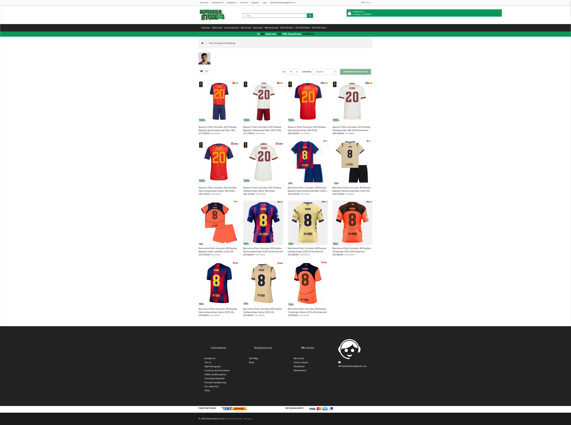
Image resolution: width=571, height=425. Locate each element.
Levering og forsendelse (217, 370)
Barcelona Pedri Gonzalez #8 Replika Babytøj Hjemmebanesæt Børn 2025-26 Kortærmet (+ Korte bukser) (307, 191)
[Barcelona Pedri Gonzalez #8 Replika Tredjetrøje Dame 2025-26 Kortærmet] (308, 283)
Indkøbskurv (232, 2)
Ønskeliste (299, 366)
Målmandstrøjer (272, 27)
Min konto (204, 2)
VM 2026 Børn (287, 27)
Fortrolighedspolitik (214, 378)
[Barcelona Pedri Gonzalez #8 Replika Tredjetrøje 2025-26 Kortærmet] (352, 222)
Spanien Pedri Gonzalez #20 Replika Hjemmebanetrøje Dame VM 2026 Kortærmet (217, 191)
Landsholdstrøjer (231, 27)
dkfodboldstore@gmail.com (283, 2)
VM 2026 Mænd (302, 27)
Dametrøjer (258, 27)
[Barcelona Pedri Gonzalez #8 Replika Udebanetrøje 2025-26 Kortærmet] (308, 222)
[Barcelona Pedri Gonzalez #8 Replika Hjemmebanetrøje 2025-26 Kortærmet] (263, 222)
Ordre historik (301, 362)
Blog (251, 362)
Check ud (244, 2)
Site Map (253, 358)
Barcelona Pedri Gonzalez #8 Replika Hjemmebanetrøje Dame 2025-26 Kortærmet (218, 312)
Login (264, 2)
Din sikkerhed (211, 386)
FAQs (207, 390)
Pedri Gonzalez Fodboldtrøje (222, 43)
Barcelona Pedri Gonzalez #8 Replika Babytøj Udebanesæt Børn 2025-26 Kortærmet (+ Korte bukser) (351, 191)
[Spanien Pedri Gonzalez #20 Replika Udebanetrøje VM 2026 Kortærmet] (352, 101)
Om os (207, 362)
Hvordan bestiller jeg (215, 382)
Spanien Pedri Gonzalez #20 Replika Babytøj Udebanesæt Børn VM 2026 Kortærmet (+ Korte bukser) (262, 130)
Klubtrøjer (205, 27)
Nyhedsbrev (300, 370)
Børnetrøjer (246, 27)
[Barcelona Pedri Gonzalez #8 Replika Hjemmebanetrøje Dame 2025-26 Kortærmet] (219, 283)
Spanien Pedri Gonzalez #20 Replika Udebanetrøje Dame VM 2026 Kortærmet (262, 191)
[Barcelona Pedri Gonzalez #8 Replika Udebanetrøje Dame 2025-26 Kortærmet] (263, 283)
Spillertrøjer (217, 27)
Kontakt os (209, 358)
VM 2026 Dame (319, 27)
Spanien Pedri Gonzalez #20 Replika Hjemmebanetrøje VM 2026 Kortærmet (307, 130)
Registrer (255, 2)
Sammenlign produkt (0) (355, 72)
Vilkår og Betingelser (215, 374)
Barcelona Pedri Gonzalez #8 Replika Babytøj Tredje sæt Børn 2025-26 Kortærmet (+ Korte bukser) (218, 251)
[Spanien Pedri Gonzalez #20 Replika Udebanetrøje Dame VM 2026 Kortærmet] (263, 161)
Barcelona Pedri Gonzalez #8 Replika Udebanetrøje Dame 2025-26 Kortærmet (262, 312)
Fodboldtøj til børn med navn (239, 418)
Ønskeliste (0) (217, 2)
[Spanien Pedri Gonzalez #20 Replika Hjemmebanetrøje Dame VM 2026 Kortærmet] (219, 161)
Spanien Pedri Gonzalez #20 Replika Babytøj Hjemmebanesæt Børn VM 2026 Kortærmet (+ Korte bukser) (217, 130)
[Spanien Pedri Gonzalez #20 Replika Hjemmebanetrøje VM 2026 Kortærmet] (308, 101)
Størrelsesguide (212, 366)
